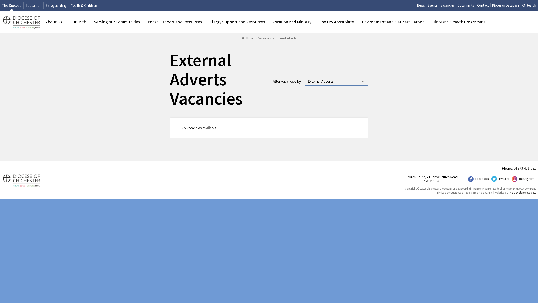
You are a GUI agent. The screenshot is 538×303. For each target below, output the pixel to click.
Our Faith (78, 22)
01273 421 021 (525, 168)
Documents (466, 5)
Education (33, 5)
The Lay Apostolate (336, 22)
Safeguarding (56, 5)
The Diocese (11, 5)
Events (433, 5)
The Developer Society (522, 192)
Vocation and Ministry (292, 22)
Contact (483, 5)
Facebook (482, 179)
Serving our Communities (117, 22)
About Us (53, 22)
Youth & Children (84, 5)
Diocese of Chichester (21, 22)
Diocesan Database (505, 5)
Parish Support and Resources (175, 22)
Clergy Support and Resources (237, 22)
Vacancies (448, 5)
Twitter (503, 179)
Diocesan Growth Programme (459, 22)
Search (531, 5)
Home (250, 38)
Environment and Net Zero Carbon (393, 22)
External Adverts (286, 38)
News (421, 5)
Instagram (526, 179)
